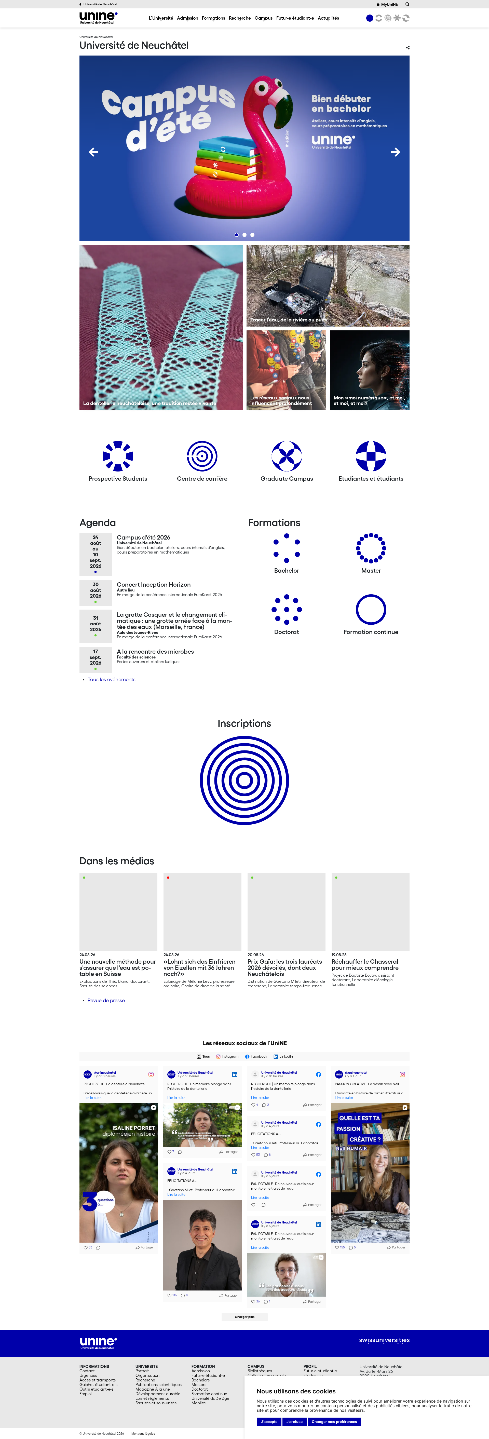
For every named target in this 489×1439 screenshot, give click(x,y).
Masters (199, 1384)
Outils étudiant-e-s (96, 1389)
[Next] (395, 152)
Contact (87, 1370)
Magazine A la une (152, 1389)
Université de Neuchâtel (100, 4)
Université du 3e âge (210, 1398)
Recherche (240, 17)
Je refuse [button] (295, 1421)
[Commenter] (96, 1248)
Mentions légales (143, 1433)
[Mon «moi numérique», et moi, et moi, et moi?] (370, 370)
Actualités (328, 17)
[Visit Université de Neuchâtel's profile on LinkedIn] (172, 1074)
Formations (213, 17)
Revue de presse (106, 1000)
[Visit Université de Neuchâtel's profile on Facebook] (256, 1074)
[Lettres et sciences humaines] (378, 18)
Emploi (85, 1393)
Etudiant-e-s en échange (243, 771)
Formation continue (209, 1393)
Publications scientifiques (158, 1384)
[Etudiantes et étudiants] (371, 458)
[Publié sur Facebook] (319, 1074)
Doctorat (200, 1389)
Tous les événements (111, 679)
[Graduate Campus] (286, 458)
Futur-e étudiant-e (295, 17)
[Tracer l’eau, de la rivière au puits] (328, 286)
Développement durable (157, 1393)
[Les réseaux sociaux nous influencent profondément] (286, 370)
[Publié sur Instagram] (151, 1074)
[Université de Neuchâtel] (98, 18)
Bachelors (201, 1380)
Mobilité (199, 1403)
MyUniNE (389, 4)
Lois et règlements (152, 1398)
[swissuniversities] (384, 1341)
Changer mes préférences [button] (334, 1421)
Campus (264, 17)
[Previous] (93, 152)
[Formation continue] (371, 611)
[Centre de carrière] (202, 458)
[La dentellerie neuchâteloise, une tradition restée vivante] (161, 327)
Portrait (142, 1370)
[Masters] (371, 550)
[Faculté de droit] (396, 18)
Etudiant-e (313, 1375)
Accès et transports (97, 1380)
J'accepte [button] (269, 1421)
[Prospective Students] (117, 458)
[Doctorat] (286, 611)
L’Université (161, 17)
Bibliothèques (260, 1370)
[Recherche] (407, 4)
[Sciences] (387, 18)
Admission (187, 17)
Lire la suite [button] (93, 1098)
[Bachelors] (286, 550)
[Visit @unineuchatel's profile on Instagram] (89, 1074)
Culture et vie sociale (267, 1375)
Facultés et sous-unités (155, 1403)
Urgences (88, 1375)
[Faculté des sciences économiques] (405, 18)
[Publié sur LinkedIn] (235, 1074)
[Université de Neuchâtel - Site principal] (98, 1343)
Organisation (147, 1375)
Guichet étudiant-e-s (98, 1384)
